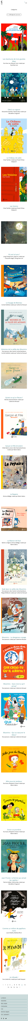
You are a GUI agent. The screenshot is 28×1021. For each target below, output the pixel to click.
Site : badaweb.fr (5, 1014)
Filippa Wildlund (5, 593)
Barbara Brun (18, 933)
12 (25, 985)
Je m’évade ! (14, 977)
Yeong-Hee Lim (18, 258)
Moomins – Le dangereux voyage (14, 637)
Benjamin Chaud (13, 783)
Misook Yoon (14, 63)
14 (11, 987)
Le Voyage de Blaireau (14, 303)
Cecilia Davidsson (21, 351)
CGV (2, 1009)
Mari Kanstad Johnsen (19, 448)
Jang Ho (16, 256)
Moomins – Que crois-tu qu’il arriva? (14, 685)
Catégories (14, 9)
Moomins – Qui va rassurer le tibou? (14, 733)
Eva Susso (6, 783)
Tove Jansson (5, 351)
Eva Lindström (7, 979)
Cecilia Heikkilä (5, 305)
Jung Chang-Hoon (8, 256)
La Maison (3, 998)
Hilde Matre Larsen (7, 448)
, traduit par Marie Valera (18, 496)
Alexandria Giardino (7, 111)
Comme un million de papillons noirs (14, 929)
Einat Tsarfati (6, 160)
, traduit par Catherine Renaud (18, 305)
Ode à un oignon (14, 109)
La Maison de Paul (14, 541)
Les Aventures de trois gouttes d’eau (14, 60)
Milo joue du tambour (14, 781)
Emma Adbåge (7, 496)
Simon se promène (14, 830)
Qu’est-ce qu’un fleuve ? (14, 397)
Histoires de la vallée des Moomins (14, 349)
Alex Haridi (13, 351)
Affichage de (14, 14)
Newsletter (3, 1000)
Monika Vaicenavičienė (10, 399)
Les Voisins (14, 206)
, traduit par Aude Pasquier (18, 979)
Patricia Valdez (7, 882)
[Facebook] (1, 1018)
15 (14, 987)
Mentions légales (5, 1011)
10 (19, 985)
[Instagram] (3, 1018)
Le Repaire (14, 494)
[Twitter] (6, 1018)
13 (8, 987)
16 (17, 987)
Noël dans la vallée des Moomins (14, 589)
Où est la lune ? (14, 254)
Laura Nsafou (10, 933)
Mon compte (4, 1003)
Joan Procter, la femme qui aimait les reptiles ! (14, 879)
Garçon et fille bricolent (14, 446)
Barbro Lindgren (6, 543)
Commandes (4, 1006)
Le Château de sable (14, 158)
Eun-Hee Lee (6, 63)
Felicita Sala (16, 111)
